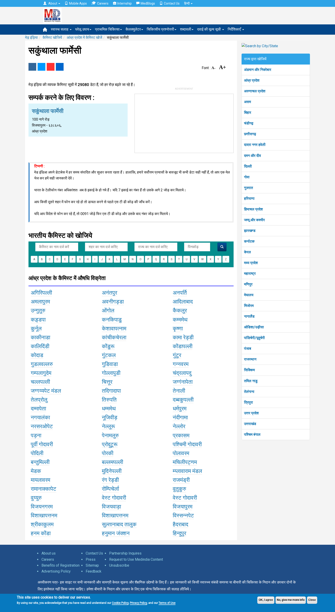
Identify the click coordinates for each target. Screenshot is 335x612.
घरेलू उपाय (82, 29)
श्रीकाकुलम (42, 524)
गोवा (247, 177)
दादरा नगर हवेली (254, 145)
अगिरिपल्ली (41, 293)
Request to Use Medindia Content (136, 559)
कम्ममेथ (180, 319)
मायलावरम (40, 480)
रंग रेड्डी (110, 480)
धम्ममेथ (109, 408)
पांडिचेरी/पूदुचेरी (254, 338)
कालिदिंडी (40, 346)
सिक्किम (249, 370)
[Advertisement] (184, 122)
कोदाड (37, 355)
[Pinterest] (50, 67)
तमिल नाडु (251, 381)
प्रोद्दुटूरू (110, 444)
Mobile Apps (78, 3)
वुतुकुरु (179, 489)
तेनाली (179, 391)
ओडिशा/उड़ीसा (254, 327)
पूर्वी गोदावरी (42, 444)
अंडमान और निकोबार (257, 69)
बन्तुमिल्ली (40, 462)
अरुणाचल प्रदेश (254, 91)
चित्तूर (107, 382)
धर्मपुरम (179, 408)
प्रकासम (181, 435)
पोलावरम (181, 453)
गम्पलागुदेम (41, 373)
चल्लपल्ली (40, 382)
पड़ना (36, 435)
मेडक (36, 471)
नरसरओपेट (42, 426)
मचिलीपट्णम (185, 462)
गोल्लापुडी (111, 373)
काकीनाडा (40, 337)
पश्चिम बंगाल (252, 434)
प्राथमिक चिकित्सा (107, 29)
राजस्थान (250, 359)
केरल (247, 252)
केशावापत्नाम (114, 328)
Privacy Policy (138, 602)
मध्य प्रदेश (251, 263)
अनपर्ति (180, 293)
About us (48, 553)
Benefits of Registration (60, 565)
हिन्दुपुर (179, 533)
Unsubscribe (119, 565)
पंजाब (247, 348)
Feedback (93, 571)
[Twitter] (41, 67)
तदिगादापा (111, 391)
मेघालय (248, 295)
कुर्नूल (36, 328)
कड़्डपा (38, 319)
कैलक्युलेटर (133, 29)
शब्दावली (185, 29)
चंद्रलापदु (182, 373)
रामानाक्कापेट (43, 489)
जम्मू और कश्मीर (254, 220)
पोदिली (37, 453)
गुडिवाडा (110, 364)
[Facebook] (32, 67)
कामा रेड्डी (183, 337)
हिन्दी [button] (187, 3)
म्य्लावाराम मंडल (187, 471)
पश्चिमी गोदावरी (187, 444)
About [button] (53, 3)
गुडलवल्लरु (42, 364)
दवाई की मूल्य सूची (209, 29)
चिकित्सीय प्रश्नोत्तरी (160, 29)
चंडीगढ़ (248, 123)
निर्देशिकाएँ (235, 29)
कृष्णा (178, 328)
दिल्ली (248, 166)
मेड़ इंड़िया (31, 37)
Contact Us (172, 3)
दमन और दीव (252, 155)
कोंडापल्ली (182, 346)
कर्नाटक (249, 241)
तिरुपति (109, 400)
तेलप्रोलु (39, 400)
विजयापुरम (182, 506)
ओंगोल (108, 310)
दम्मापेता (38, 408)
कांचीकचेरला (114, 337)
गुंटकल (109, 355)
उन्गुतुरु (38, 310)
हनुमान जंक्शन (116, 533)
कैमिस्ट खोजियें (52, 37)
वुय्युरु (36, 498)
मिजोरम (249, 305)
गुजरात (248, 188)
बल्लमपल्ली (112, 462)
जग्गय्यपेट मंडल (46, 391)
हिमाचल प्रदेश (253, 209)
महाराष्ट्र (250, 273)
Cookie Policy (120, 602)
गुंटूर (177, 355)
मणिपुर (248, 284)
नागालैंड (249, 316)
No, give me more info (290, 600)
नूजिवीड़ (109, 417)
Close (312, 600)
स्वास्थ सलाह (60, 29)
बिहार (247, 112)
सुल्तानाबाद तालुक (119, 524)
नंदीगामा (180, 417)
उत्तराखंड (250, 424)
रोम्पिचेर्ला (110, 489)
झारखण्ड (249, 230)
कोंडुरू (108, 346)
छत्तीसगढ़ (250, 134)
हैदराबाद (180, 524)
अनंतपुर (109, 293)
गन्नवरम (180, 364)
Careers (102, 3)
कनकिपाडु (112, 319)
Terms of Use (167, 602)
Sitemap (92, 565)
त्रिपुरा (248, 402)
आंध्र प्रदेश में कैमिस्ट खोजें (84, 37)
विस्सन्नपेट (183, 515)
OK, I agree (266, 600)
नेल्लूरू (108, 426)
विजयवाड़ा (111, 506)
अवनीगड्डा (113, 301)
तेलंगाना (249, 391)
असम (247, 102)
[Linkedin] (60, 67)
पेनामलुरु (110, 435)
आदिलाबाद (183, 301)
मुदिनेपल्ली (111, 471)
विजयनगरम (42, 506)
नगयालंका (40, 417)
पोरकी (107, 453)
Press (90, 559)
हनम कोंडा (41, 533)
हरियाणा (249, 198)
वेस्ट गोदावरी (114, 498)
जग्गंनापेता (183, 382)
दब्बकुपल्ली (183, 400)
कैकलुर (180, 310)
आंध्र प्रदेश (251, 80)
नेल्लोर (179, 426)
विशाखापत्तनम (44, 515)
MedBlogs (148, 3)
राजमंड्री (181, 480)
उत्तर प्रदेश (251, 413)
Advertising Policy (56, 571)
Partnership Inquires (125, 553)
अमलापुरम (40, 301)
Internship (124, 3)
